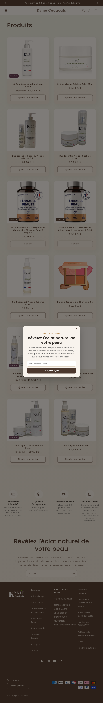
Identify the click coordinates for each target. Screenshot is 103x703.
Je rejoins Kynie (51, 371)
